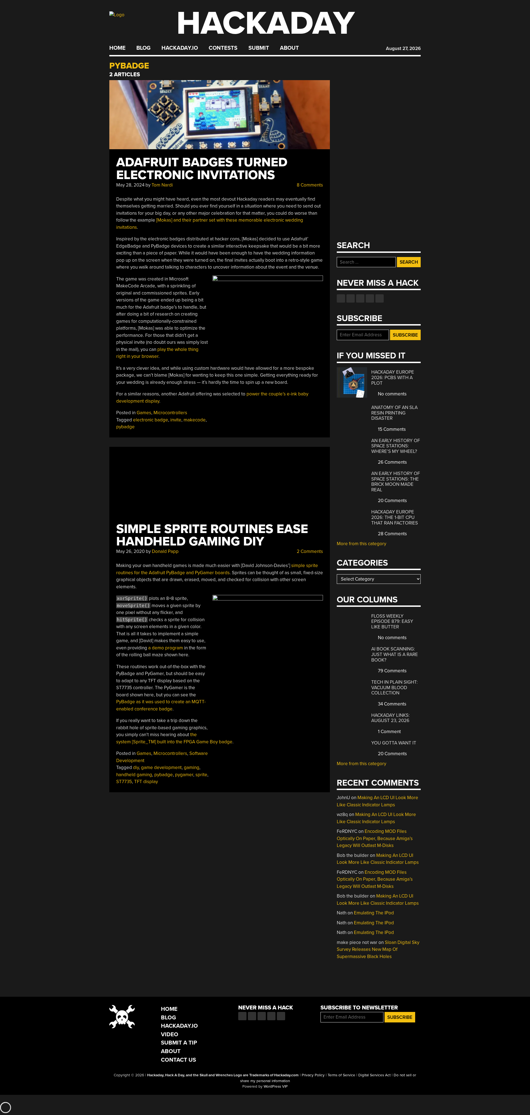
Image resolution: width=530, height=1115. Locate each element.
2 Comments (309, 551)
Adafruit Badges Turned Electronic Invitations (201, 169)
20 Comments (392, 500)
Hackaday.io (179, 48)
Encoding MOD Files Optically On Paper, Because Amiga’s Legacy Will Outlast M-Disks (375, 838)
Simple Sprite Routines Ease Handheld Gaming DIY (212, 535)
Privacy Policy (313, 1075)
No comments (392, 394)
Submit (258, 48)
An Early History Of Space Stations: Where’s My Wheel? (395, 446)
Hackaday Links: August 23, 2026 (390, 718)
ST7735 (124, 782)
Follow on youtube (360, 298)
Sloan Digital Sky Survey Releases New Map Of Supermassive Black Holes (378, 949)
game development (161, 767)
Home (117, 48)
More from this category (361, 544)
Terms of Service (341, 1075)
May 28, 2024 (130, 185)
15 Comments (391, 429)
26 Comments (392, 462)
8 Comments (309, 185)
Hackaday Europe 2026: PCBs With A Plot (392, 377)
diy (136, 767)
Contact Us (178, 1059)
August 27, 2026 (403, 48)
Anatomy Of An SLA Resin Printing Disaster (394, 413)
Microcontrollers (170, 413)
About (289, 48)
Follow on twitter (350, 298)
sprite (201, 775)
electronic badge (150, 420)
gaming (191, 767)
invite (175, 420)
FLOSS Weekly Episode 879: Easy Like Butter (392, 621)
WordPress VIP (276, 1086)
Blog (143, 48)
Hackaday (265, 23)
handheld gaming (134, 775)
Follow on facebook (341, 298)
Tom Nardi (162, 185)
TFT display (146, 782)
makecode (195, 420)
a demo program (165, 648)
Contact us (379, 298)
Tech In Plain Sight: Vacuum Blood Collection (394, 687)
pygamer (184, 775)
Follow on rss (370, 298)
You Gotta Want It (393, 743)
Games (144, 413)
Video (169, 1034)
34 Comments (391, 704)
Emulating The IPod (374, 913)
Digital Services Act (374, 1075)
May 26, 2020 (130, 551)
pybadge (125, 427)
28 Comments (392, 534)
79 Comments (392, 671)
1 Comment (389, 731)
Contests (223, 48)
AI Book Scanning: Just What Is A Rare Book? (394, 654)
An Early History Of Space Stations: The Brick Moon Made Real (395, 482)
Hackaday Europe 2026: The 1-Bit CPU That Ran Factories (394, 517)
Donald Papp (165, 551)
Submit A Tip (179, 1042)
